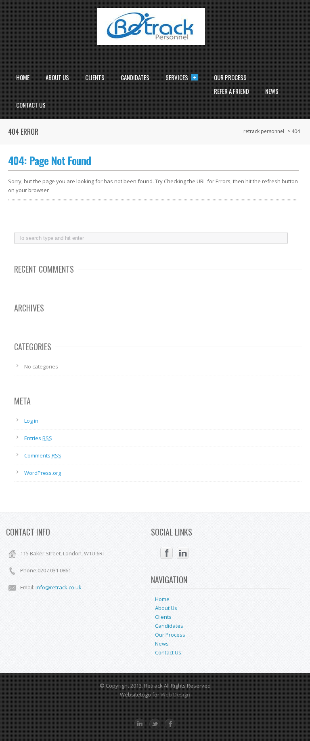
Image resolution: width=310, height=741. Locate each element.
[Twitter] (155, 724)
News (272, 91)
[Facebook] (170, 724)
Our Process (230, 77)
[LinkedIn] (139, 724)
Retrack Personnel (263, 131)
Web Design (174, 694)
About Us (57, 77)
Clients (95, 77)
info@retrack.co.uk (59, 587)
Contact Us (31, 104)
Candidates (135, 77)
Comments (42, 455)
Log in (31, 420)
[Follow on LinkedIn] (183, 553)
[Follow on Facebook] (166, 553)
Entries (38, 438)
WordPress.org (42, 472)
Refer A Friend (231, 91)
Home (22, 77)
